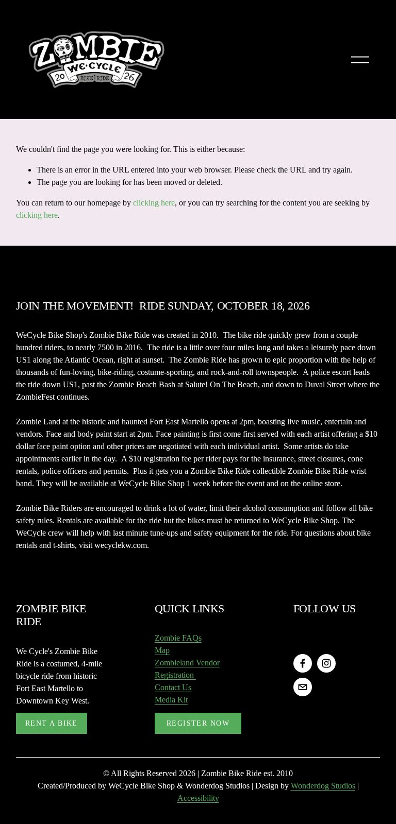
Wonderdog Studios (323, 785)
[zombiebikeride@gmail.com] (302, 687)
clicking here (154, 202)
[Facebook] (302, 663)
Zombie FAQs (178, 637)
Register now (198, 723)
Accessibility (198, 798)
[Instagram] (326, 663)
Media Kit (171, 699)
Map (162, 650)
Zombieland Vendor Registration (187, 668)
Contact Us (173, 687)
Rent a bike (51, 723)
